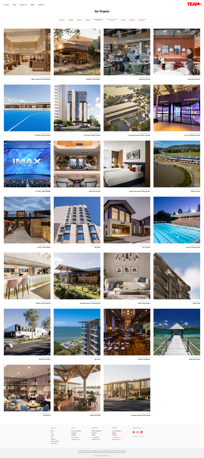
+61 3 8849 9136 (95, 437)
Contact (41, 5)
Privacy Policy (54, 443)
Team (14, 5)
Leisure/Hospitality (98, 19)
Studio (6, 5)
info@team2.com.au (75, 439)
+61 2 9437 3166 (75, 437)
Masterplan (132, 19)
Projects (23, 5)
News (33, 5)
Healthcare (71, 19)
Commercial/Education (112, 19)
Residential (88, 19)
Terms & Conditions (55, 441)
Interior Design (142, 19)
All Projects (61, 19)
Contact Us (53, 439)
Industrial (123, 19)
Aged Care (79, 19)
